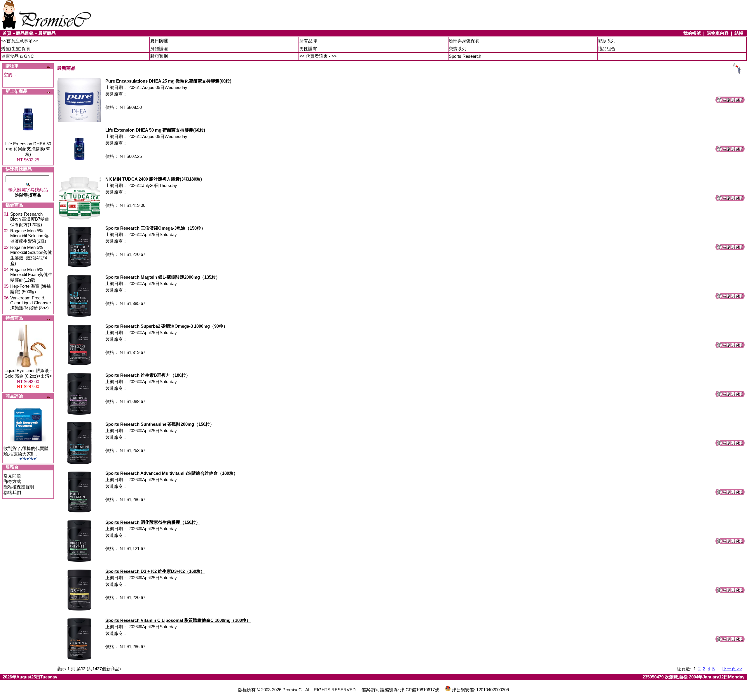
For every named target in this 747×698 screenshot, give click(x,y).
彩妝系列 (606, 40)
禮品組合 (606, 48)
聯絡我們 (12, 492)
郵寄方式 (12, 481)
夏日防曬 (159, 40)
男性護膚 (308, 48)
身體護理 (159, 48)
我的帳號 (692, 33)
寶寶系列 (457, 48)
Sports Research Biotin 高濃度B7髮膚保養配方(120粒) (29, 219)
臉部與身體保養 (464, 40)
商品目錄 (25, 33)
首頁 (7, 33)
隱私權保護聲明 (19, 486)
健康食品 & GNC (17, 56)
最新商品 (47, 33)
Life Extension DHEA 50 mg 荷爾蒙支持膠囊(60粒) (28, 149)
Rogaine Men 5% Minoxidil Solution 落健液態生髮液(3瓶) (29, 236)
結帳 (738, 33)
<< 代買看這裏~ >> (318, 56)
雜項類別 (159, 56)
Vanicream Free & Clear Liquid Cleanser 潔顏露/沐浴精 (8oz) (30, 302)
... (717, 668)
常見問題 (12, 475)
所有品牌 (308, 40)
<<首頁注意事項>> (19, 40)
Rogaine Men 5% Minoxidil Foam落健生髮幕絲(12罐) (31, 274)
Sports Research (465, 56)
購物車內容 (718, 33)
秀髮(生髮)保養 (15, 48)
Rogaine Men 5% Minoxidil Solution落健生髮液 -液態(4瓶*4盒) (31, 255)
